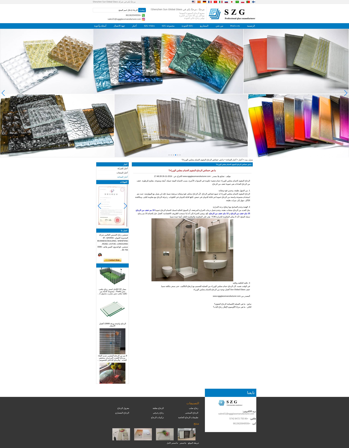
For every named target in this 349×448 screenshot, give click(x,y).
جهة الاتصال (119, 26)
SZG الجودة (187, 26)
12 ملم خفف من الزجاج (219, 213)
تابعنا (251, 393)
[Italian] (220, 2)
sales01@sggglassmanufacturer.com (124, 19)
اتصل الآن (112, 260)
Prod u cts (235, 26)
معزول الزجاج (123, 408)
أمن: (254, 423)
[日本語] (231, 2)
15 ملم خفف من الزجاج (240, 213)
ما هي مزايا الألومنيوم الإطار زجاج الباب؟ (229, 307)
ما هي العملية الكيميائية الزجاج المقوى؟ (229, 304)
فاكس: (253, 418)
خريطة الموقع (193, 443)
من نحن (219, 26)
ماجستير (183, 443)
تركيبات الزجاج (157, 417)
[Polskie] (242, 2)
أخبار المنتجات (122, 173)
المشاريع (204, 26)
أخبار (134, 26)
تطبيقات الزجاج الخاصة (188, 417)
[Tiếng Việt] (215, 2)
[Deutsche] (204, 2)
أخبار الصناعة (231, 160)
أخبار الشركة (123, 168)
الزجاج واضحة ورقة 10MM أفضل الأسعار (112, 315)
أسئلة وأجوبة (100, 26)
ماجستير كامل (172, 443)
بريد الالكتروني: (249, 411)
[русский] (226, 2)
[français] (210, 2)
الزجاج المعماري (122, 413)
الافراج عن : (177, 176)
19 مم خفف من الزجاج (145, 210)
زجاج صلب (193, 408)
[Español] (199, 2)
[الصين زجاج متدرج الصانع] (143, 440)
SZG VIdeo (149, 26)
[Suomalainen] (253, 2)
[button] (179, 155)
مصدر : (214, 176)
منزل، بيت (249, 160)
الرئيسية (251, 26)
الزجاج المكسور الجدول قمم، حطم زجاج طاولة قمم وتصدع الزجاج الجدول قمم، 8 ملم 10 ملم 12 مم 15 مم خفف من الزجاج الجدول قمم (112, 382)
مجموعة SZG (168, 26)
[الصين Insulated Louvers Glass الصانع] (186, 440)
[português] (248, 2)
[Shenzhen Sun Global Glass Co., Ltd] (232, 19)
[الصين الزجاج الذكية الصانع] (121, 440)
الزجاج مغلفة (158, 408)
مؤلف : (227, 176)
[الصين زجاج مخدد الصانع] (165, 440)
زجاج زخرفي (158, 413)
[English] (193, 2)
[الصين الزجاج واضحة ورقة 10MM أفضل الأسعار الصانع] (112, 311)
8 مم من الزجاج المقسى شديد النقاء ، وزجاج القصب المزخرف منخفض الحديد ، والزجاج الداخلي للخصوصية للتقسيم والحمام (112, 348)
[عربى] (237, 2)
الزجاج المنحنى (191, 413)
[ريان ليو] (100, 255)
